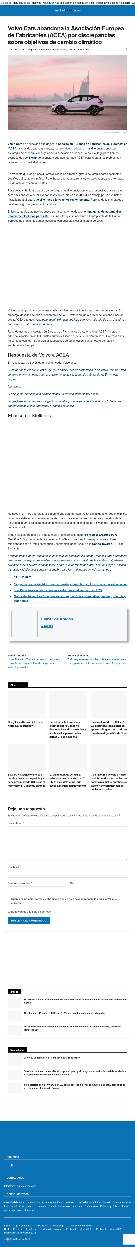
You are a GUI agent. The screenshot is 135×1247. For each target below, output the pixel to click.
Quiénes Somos (23, 1225)
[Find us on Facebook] (5, 1165)
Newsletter (42, 1225)
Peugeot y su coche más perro (113, 2)
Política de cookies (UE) (78, 1228)
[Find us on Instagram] (18, 1165)
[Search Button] (129, 10)
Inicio (7, 1225)
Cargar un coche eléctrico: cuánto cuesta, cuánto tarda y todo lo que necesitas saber (70, 584)
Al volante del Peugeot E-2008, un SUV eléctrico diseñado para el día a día (64, 1013)
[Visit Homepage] (67, 10)
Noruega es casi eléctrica (27, 2)
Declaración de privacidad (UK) (20, 1232)
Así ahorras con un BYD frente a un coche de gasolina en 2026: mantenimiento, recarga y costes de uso (72, 1028)
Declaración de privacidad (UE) (20, 1228)
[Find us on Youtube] (30, 1165)
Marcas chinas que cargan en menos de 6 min (69, 2)
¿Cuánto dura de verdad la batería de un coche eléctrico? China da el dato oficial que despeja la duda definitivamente (67, 780)
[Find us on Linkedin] (36, 1165)
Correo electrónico (20, 883)
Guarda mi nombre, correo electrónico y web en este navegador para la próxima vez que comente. (64, 900)
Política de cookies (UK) (108, 1228)
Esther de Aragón (57, 619)
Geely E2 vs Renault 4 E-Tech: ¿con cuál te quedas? (25, 724)
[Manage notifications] (8, 1239)
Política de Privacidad (81, 1225)
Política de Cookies (51, 1228)
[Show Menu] (5, 10)
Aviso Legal (59, 1225)
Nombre (14, 867)
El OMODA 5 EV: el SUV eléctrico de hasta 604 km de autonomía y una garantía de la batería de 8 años (75, 1001)
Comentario (16, 823)
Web (72, 883)
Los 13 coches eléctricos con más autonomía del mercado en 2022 (58, 590)
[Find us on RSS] (24, 1165)
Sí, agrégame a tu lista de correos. (31, 911)
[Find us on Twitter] (11, 1165)
